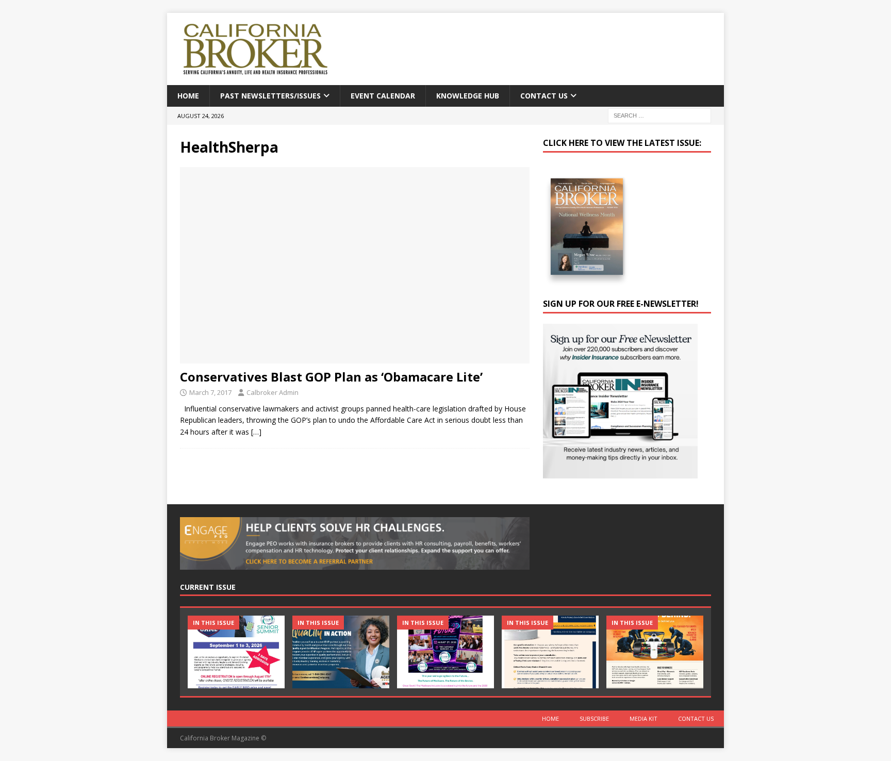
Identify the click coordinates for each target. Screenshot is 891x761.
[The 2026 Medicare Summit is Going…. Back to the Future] (445, 652)
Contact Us (544, 96)
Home (188, 96)
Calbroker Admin (272, 392)
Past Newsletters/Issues (270, 96)
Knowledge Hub (467, 96)
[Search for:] (659, 115)
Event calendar (383, 96)
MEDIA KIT (643, 718)
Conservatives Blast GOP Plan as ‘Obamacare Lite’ (331, 376)
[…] (256, 432)
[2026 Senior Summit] (236, 652)
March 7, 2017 (210, 392)
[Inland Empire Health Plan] (340, 652)
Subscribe (594, 718)
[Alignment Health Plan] (654, 652)
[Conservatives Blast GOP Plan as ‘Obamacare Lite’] (355, 265)
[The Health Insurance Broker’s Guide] (550, 652)
